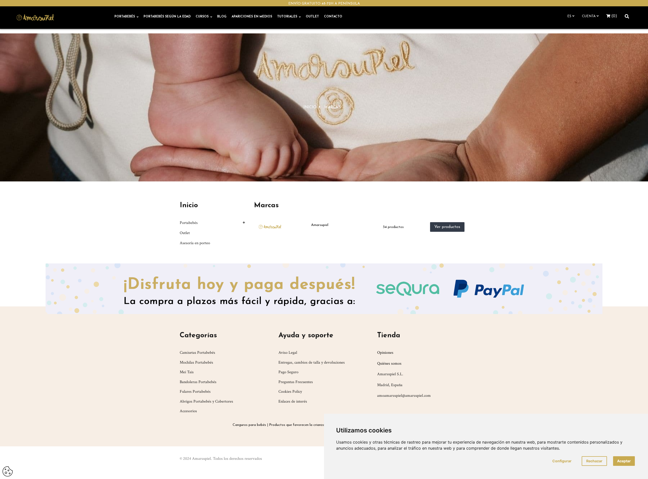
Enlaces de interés (292, 401)
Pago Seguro (288, 372)
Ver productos (447, 227)
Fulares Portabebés (195, 391)
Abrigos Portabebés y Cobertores (206, 401)
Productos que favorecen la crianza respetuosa (306, 425)
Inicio (189, 205)
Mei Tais (187, 372)
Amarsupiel (319, 225)
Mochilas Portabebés (196, 362)
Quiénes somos (389, 363)
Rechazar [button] (594, 461)
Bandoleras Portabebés (198, 382)
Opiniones (385, 352)
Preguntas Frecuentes (295, 382)
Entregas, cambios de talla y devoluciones (311, 362)
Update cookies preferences (8, 469)
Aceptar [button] (624, 461)
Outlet (185, 233)
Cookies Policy (290, 391)
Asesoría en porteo (195, 243)
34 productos (393, 227)
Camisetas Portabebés (197, 352)
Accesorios (188, 411)
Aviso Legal (287, 352)
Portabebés (189, 222)
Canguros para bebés (249, 425)
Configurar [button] (562, 461)
